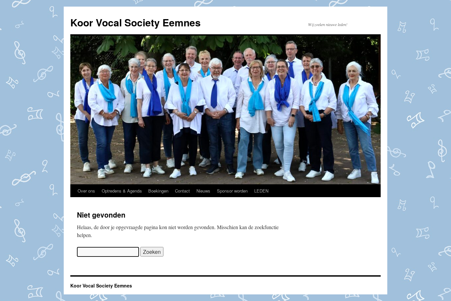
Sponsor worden (232, 191)
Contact (182, 191)
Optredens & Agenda (122, 191)
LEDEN (261, 191)
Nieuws (203, 191)
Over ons (86, 191)
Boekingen (158, 191)
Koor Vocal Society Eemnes (135, 22)
